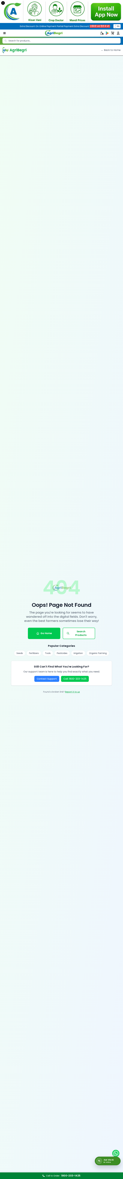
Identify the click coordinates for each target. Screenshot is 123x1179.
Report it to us (72, 691)
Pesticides (62, 653)
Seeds (19, 653)
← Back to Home (111, 50)
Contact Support (47, 678)
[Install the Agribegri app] (61, 11)
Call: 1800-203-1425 (74, 678)
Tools (48, 653)
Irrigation (78, 653)
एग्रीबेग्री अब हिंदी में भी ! (82, 26)
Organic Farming (98, 653)
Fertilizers (34, 653)
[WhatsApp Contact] (115, 1153)
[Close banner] (3, 3)
